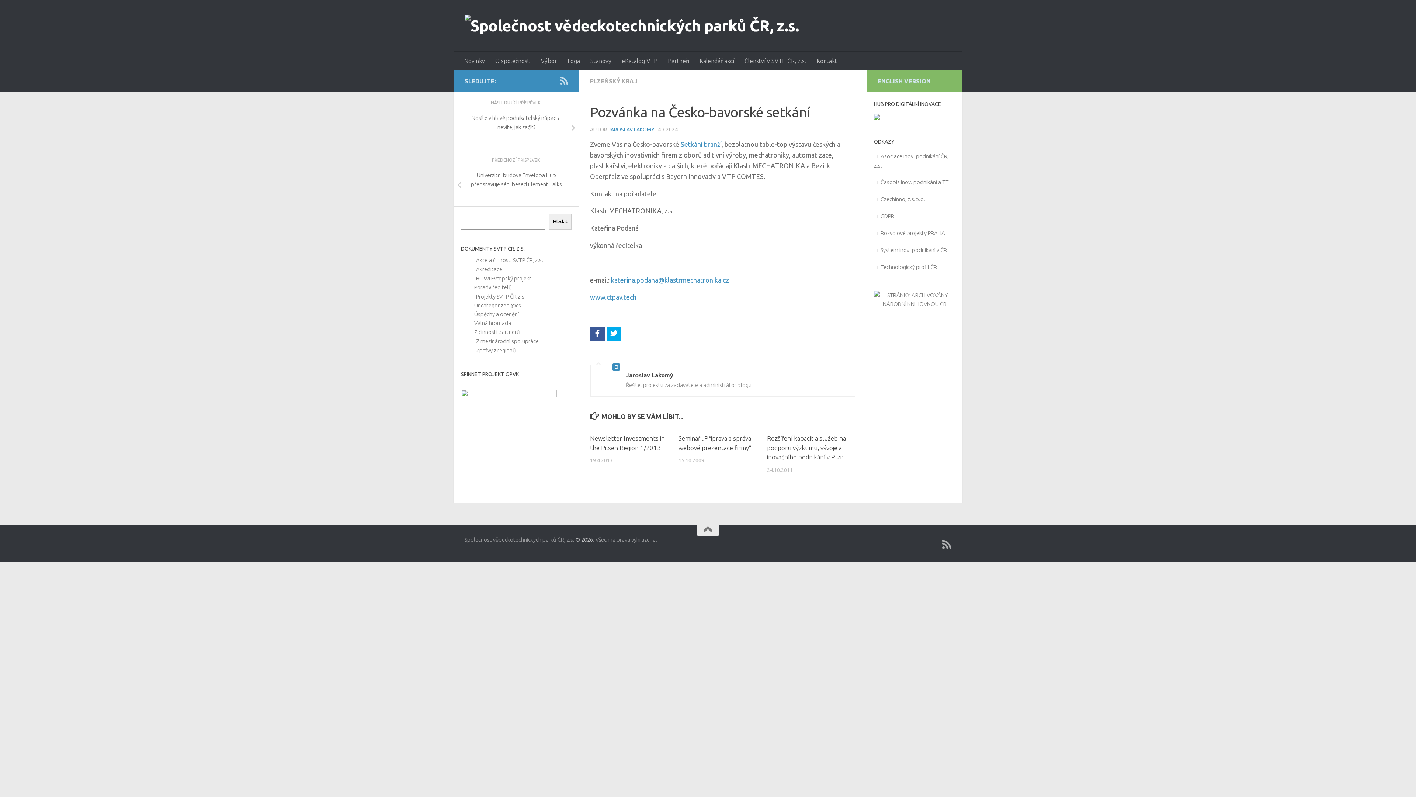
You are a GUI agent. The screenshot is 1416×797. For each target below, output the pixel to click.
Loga (574, 61)
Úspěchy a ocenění (496, 314)
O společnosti (513, 61)
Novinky (474, 61)
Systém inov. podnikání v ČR (914, 250)
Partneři (678, 61)
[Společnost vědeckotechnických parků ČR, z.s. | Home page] (632, 26)
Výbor (549, 61)
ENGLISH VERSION (904, 81)
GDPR (887, 216)
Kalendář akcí (717, 61)
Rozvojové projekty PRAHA (913, 233)
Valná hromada (492, 323)
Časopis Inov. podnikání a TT (915, 182)
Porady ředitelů (493, 287)
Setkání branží (701, 144)
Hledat (560, 221)
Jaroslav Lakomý (631, 129)
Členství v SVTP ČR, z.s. (775, 61)
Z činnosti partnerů (497, 332)
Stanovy (600, 61)
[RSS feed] (564, 80)
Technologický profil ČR (909, 267)
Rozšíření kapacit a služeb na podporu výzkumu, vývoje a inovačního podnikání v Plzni (806, 447)
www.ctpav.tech (613, 297)
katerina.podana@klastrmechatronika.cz (670, 280)
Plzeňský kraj (614, 81)
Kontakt (826, 61)
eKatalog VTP (639, 61)
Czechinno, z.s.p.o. (903, 199)
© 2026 (584, 539)
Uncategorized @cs (497, 305)
